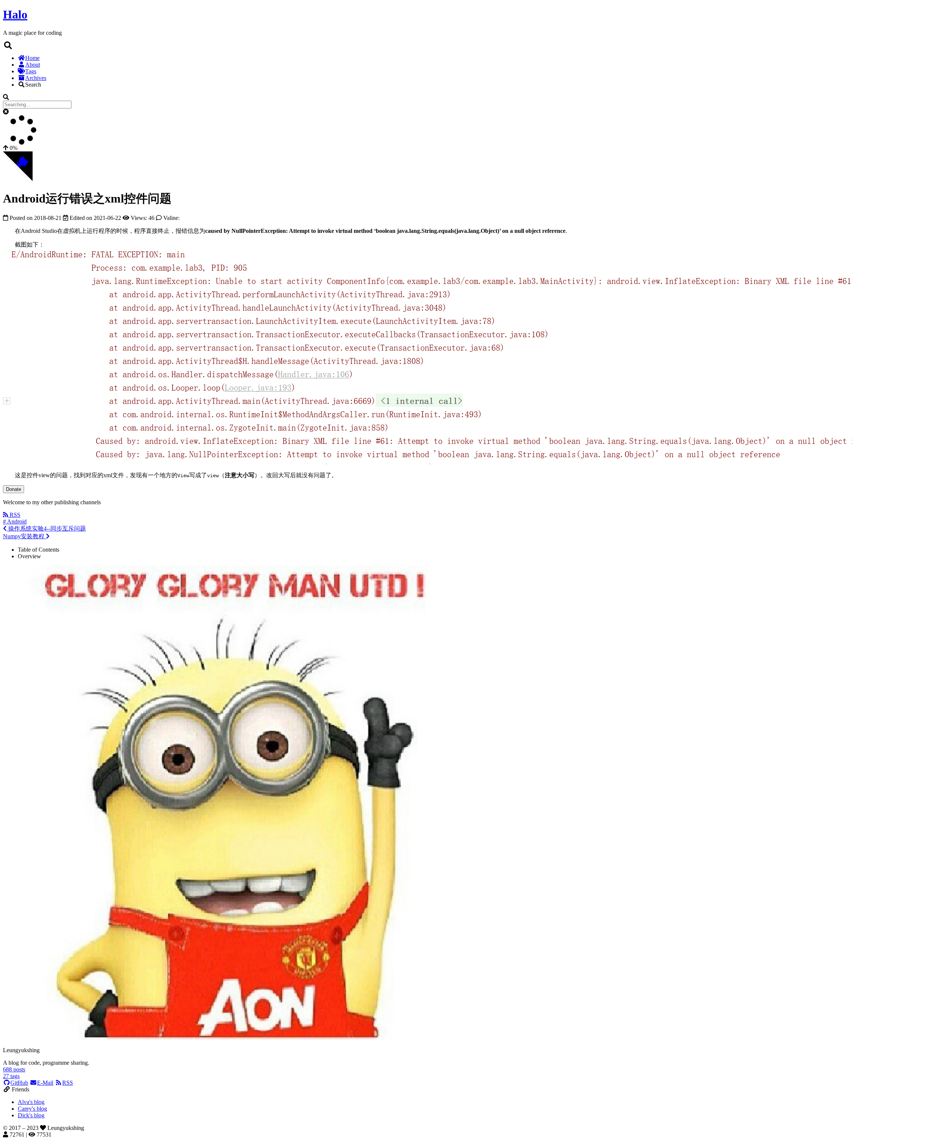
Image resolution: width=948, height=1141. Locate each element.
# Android (15, 521)
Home (32, 58)
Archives (35, 78)
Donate (13, 489)
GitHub (19, 1083)
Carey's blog (32, 1108)
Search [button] (33, 84)
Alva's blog (31, 1102)
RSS (67, 1083)
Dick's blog (31, 1115)
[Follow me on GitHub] (18, 179)
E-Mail (45, 1083)
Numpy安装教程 (24, 536)
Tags (30, 71)
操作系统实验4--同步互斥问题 (46, 528)
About (32, 64)
